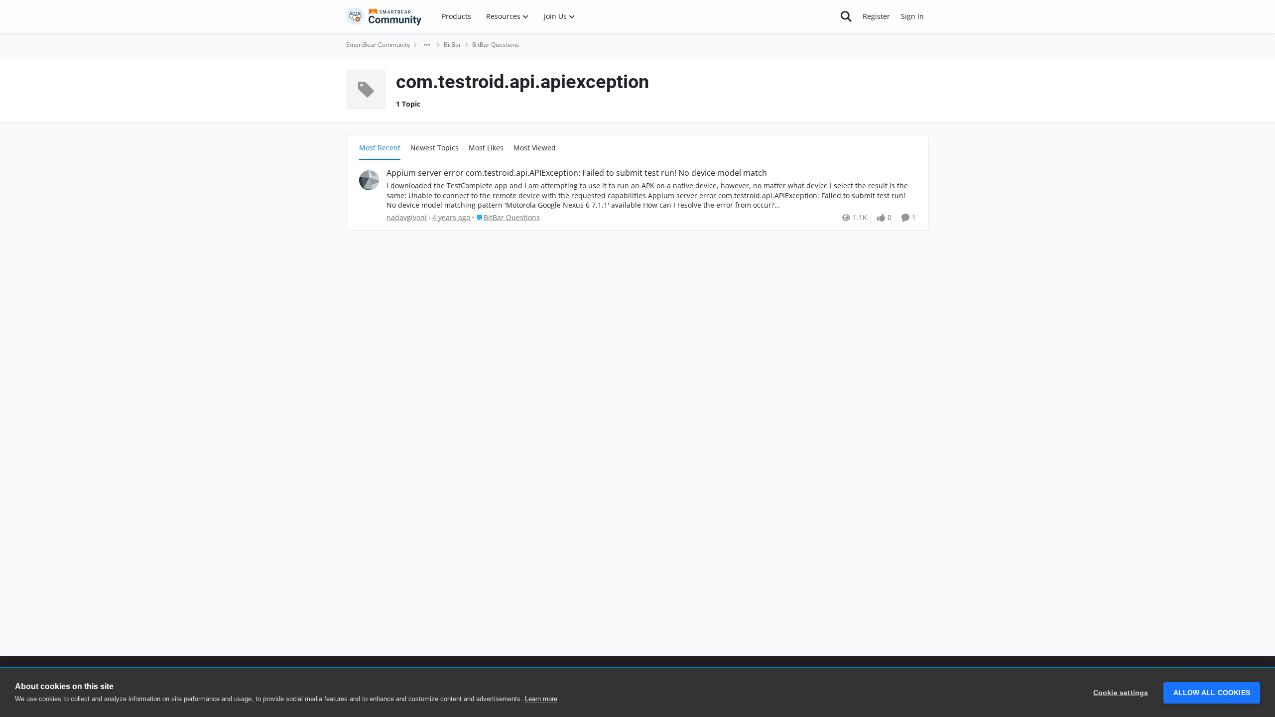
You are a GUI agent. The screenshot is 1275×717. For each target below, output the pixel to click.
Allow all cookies (1211, 693)
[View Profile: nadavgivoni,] (369, 180)
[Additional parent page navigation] (427, 45)
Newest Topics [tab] (434, 147)
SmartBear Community (378, 44)
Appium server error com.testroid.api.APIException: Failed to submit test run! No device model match (576, 173)
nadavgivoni (406, 217)
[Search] (846, 16)
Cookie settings (1120, 693)
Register (876, 16)
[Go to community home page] (384, 16)
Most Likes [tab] (486, 147)
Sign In (912, 16)
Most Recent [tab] (379, 147)
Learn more (541, 699)
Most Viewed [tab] (534, 147)
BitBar (452, 44)
